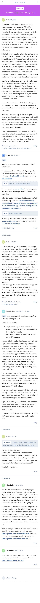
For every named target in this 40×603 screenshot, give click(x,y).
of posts (19, 2)
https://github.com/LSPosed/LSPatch (15, 534)
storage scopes (31, 206)
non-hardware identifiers (11, 224)
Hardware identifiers (9, 221)
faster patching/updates (10, 208)
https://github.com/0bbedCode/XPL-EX (16, 539)
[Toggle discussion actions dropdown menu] (38, 2)
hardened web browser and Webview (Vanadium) (20, 203)
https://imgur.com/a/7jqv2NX (12, 560)
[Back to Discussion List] (2, 2)
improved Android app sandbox (13, 206)
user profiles (19, 189)
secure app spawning (26, 201)
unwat (8, 443)
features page (7, 178)
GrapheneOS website (17, 176)
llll (5, 160)
